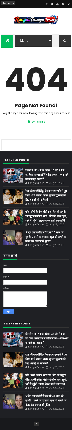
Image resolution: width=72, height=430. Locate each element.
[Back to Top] (36, 424)
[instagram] (63, 4)
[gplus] (68, 4)
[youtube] (57, 4)
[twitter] (52, 4)
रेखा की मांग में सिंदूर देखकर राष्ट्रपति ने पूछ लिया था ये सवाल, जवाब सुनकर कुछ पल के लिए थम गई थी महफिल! (46, 195)
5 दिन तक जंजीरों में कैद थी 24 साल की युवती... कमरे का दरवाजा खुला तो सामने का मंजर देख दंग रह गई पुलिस (45, 237)
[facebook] (47, 4)
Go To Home (38, 121)
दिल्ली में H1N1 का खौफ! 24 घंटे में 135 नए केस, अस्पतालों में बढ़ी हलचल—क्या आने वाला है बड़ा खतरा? (46, 174)
